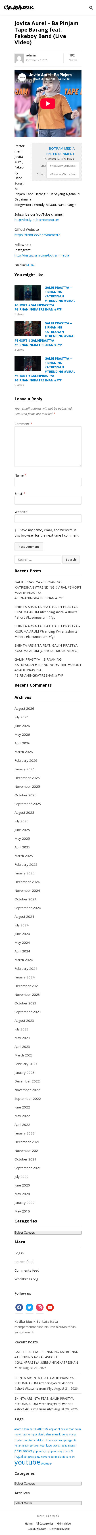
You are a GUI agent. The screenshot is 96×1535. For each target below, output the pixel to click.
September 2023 (28, 1012)
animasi (42, 1429)
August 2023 (24, 1020)
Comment (23, 423)
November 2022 (27, 1090)
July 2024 (22, 925)
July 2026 (22, 717)
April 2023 (22, 1046)
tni (73, 1456)
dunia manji (69, 1434)
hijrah (18, 1445)
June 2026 (22, 725)
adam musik (29, 1429)
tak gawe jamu (32, 1456)
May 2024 (22, 942)
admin (31, 55)
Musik (30, 265)
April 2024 (22, 951)
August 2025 (24, 812)
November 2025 (27, 786)
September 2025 (28, 804)
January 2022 (25, 1133)
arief (57, 1429)
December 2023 (27, 986)
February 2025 (26, 864)
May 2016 (22, 1211)
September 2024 (28, 908)
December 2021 (27, 1142)
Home (29, 1523)
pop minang (55, 1451)
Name (20, 475)
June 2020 (22, 1185)
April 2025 (22, 847)
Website (21, 511)
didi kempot (30, 1434)
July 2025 (22, 821)
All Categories (45, 1523)
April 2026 (22, 743)
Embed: (41, 174)
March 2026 (24, 751)
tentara (45, 1456)
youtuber (46, 1463)
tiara (68, 1456)
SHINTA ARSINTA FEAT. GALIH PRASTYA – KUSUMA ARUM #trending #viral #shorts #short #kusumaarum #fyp (47, 611)
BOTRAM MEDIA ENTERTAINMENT (60, 151)
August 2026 (24, 708)
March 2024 (24, 960)
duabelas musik (49, 1434)
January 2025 (25, 873)
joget (42, 1445)
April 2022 (22, 1124)
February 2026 (26, 760)
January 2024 (25, 977)
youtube (27, 1462)
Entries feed (24, 1261)
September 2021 (28, 1168)
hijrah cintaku (30, 1445)
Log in (19, 1253)
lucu (49, 1445)
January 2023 (25, 1072)
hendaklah (39, 1440)
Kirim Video (64, 1523)
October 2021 (25, 1159)
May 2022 (22, 1116)
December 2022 (27, 1081)
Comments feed (27, 1270)
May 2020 (22, 1194)
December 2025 (27, 778)
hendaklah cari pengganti (61, 1440)
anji (51, 1429)
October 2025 (25, 795)
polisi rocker (23, 1451)
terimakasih (58, 1456)
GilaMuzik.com (37, 1529)
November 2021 (27, 1150)
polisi (57, 1445)
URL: (43, 165)
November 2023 (27, 994)
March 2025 (24, 856)
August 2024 (24, 916)
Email (20, 493)
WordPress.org (26, 1279)
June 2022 (22, 1107)
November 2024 (27, 890)
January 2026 (25, 769)
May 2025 (22, 838)
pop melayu (40, 1451)
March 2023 (24, 1055)
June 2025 (22, 830)
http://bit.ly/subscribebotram (37, 219)
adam (18, 1429)
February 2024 (26, 968)
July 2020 (22, 1176)
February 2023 (26, 1064)
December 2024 (27, 882)
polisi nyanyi (68, 1445)
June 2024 (22, 934)
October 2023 (25, 1003)
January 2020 (25, 1202)
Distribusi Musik (60, 1529)
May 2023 (22, 1038)
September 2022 (28, 1098)
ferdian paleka (23, 1440)
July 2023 (22, 1029)
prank (66, 1451)
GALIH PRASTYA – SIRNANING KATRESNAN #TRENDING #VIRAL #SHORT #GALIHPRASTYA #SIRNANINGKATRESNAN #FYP (45, 298)
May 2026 (22, 734)
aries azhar (67, 1429)
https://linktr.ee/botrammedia (37, 234)
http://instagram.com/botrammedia (42, 255)
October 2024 (25, 899)
